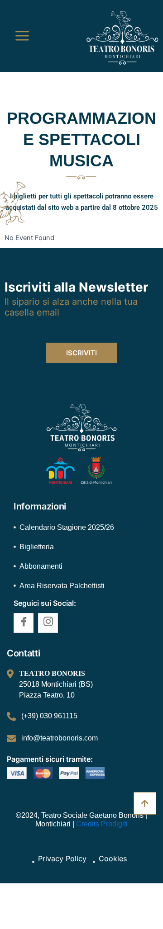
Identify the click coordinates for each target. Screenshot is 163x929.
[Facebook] (24, 623)
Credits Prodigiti (101, 824)
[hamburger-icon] (22, 36)
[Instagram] (48, 623)
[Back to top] (145, 803)
